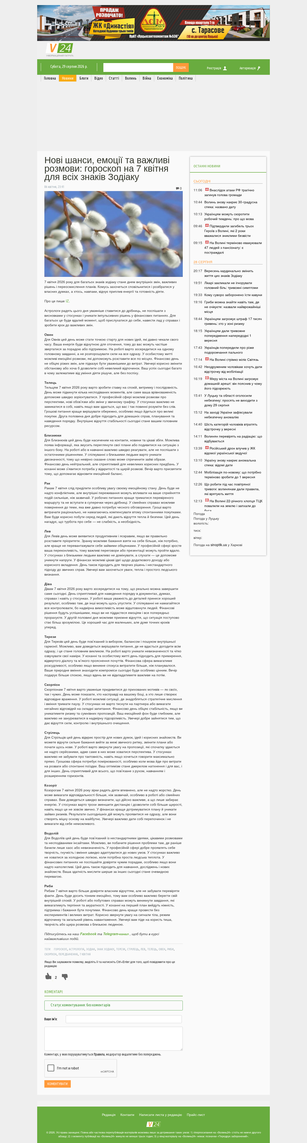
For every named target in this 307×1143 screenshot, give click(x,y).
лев (143, 949)
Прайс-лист (196, 1114)
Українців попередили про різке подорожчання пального (229, 350)
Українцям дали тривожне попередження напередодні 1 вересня (227, 335)
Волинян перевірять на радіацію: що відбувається (233, 438)
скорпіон (50, 954)
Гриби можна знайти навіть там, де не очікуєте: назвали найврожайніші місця (232, 306)
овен (162, 949)
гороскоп (60, 949)
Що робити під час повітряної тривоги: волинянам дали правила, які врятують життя (232, 489)
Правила (99, 1054)
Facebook (88, 933)
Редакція (109, 1114)
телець (152, 949)
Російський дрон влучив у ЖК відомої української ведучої (229, 450)
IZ (67, 300)
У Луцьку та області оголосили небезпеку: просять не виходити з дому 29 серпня (230, 400)
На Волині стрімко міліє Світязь (234, 359)
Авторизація (248, 68)
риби (170, 949)
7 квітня (85, 954)
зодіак (90, 949)
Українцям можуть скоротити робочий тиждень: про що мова (229, 216)
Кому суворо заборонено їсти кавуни (233, 294)
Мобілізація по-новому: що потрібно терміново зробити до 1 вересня (232, 474)
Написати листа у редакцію (160, 1114)
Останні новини (207, 166)
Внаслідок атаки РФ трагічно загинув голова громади (229, 192)
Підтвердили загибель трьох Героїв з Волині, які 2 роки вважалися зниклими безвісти (229, 230)
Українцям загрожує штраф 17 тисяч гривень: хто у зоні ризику (233, 321)
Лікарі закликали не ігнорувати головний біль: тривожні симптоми (231, 285)
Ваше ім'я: (50, 1019)
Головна (50, 78)
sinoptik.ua (219, 544)
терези (120, 949)
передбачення (68, 954)
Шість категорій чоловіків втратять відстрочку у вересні (230, 426)
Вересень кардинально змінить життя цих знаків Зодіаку (228, 273)
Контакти (127, 1114)
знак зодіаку (105, 949)
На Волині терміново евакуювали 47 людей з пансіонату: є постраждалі (233, 247)
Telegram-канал (116, 933)
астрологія (76, 949)
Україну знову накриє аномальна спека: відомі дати (230, 462)
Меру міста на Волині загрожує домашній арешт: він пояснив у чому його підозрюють (233, 383)
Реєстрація (214, 68)
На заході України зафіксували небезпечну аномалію (228, 414)
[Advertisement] (153, 117)
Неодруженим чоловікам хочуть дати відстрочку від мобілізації (233, 369)
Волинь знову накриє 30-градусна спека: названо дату (230, 204)
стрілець (133, 949)
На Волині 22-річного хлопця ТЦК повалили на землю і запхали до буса (233, 505)
